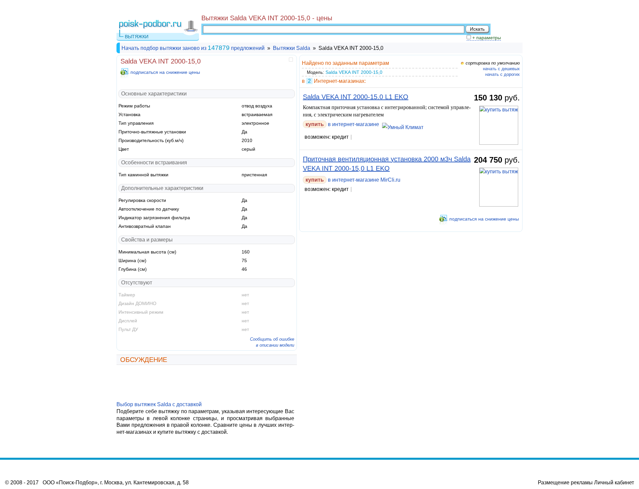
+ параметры (486, 37)
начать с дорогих (502, 74)
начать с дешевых (501, 68)
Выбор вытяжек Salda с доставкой (159, 404)
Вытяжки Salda (291, 48)
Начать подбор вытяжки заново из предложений (193, 48)
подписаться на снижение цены (165, 72)
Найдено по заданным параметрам (345, 63)
